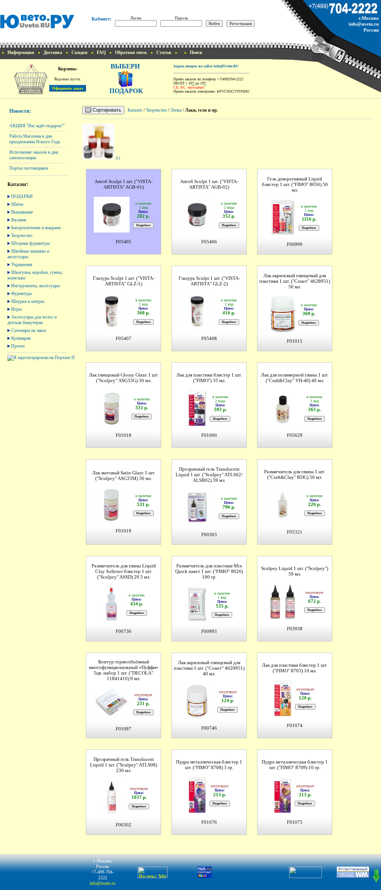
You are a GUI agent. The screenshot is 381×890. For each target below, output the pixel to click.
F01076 (209, 822)
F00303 (209, 534)
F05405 (123, 241)
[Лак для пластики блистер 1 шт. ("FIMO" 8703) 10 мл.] (282, 715)
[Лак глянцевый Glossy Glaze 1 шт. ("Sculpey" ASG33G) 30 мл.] (111, 425)
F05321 (294, 532)
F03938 (294, 628)
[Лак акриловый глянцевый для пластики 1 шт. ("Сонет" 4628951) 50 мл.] (282, 331)
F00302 (123, 824)
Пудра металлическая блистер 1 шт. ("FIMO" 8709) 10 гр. (295, 764)
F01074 (294, 725)
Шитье (17, 204)
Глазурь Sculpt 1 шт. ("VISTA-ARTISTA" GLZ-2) (209, 281)
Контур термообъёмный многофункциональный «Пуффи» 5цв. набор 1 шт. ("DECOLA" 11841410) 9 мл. (124, 670)
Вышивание (22, 212)
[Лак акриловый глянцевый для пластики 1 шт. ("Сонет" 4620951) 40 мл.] (197, 718)
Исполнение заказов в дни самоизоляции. (33, 155)
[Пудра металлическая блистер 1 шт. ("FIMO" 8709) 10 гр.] (282, 812)
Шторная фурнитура (30, 243)
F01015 (294, 341)
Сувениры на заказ (28, 330)
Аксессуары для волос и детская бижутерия (32, 319)
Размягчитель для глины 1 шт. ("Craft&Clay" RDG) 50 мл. (294, 474)
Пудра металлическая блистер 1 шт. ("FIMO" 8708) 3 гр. (209, 764)
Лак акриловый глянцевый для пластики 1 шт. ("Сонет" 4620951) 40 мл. (209, 668)
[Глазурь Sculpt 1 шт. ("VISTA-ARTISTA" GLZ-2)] (197, 328)
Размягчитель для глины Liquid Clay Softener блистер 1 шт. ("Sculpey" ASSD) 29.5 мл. (124, 571)
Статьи (163, 52)
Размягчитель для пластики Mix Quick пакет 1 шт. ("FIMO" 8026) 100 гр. (209, 571)
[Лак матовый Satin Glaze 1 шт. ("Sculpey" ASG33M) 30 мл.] (111, 520)
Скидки (79, 52)
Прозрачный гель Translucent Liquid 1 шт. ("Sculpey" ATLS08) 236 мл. (123, 765)
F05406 (209, 241)
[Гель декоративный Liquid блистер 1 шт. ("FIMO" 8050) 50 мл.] (282, 234)
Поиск (196, 52)
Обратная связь (131, 52)
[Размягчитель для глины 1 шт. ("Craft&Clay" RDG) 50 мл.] (283, 522)
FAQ (101, 52)
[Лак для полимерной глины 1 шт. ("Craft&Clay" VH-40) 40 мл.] (283, 425)
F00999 (294, 244)
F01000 (209, 435)
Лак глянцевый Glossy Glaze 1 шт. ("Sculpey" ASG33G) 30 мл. (124, 377)
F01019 (123, 531)
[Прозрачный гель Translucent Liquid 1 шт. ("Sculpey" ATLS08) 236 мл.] (111, 814)
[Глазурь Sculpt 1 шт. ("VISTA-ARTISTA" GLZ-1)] (111, 328)
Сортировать (106, 110)
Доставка (53, 52)
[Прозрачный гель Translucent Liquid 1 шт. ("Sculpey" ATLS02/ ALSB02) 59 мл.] (197, 524)
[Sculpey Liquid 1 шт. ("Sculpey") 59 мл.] (283, 618)
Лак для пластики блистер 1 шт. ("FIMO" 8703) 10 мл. (294, 668)
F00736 (123, 631)
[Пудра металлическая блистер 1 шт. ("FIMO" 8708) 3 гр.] (197, 812)
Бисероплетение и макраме (36, 227)
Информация (20, 52)
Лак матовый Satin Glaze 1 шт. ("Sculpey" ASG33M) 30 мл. (123, 475)
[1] (118, 158)
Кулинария (21, 338)
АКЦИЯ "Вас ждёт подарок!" (37, 125)
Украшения (21, 264)
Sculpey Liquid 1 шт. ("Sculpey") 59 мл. (294, 571)
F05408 (209, 338)
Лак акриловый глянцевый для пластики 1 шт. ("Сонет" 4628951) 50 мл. (294, 281)
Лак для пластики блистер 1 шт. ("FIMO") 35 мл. (209, 377)
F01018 (123, 435)
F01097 (123, 728)
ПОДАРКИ (22, 196)
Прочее (18, 346)
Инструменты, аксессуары (35, 285)
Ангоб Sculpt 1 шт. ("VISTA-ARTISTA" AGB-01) (124, 184)
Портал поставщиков (28, 168)
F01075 (294, 822)
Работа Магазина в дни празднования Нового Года (34, 139)
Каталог (135, 110)
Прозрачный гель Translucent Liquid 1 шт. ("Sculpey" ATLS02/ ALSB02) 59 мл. (209, 475)
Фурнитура (21, 293)
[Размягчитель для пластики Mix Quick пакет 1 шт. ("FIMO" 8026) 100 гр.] (197, 621)
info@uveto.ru (364, 24)
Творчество (21, 235)
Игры (16, 309)
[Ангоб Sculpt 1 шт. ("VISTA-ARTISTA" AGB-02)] (197, 231)
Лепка (176, 110)
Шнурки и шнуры (27, 301)
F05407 (123, 338)
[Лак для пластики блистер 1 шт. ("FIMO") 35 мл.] (197, 425)
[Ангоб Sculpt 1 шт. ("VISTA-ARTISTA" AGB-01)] (111, 231)
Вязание (18, 219)
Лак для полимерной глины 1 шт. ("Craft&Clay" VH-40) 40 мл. (295, 377)
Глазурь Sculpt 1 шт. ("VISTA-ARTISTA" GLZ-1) (123, 281)
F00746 (209, 728)
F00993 (209, 631)
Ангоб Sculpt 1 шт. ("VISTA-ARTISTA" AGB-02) (209, 184)
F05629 (294, 435)
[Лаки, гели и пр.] (98, 157)
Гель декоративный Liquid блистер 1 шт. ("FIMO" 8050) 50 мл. (295, 184)
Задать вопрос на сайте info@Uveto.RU (205, 66)
